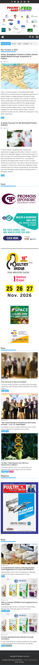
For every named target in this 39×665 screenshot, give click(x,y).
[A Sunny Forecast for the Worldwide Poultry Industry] (19, 138)
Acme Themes (19, 662)
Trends (11, 471)
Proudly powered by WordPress (12, 660)
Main (2, 117)
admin (6, 61)
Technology (9, 645)
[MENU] (37, 37)
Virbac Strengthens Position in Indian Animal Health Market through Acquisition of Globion (19, 56)
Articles (3, 611)
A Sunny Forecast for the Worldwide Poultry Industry (19, 124)
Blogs (3, 576)
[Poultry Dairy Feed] (2, 36)
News (2, 175)
